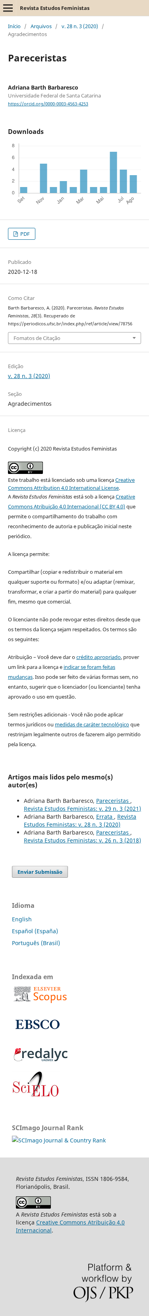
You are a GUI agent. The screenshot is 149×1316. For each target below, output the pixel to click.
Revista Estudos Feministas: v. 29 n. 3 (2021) (82, 808)
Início (14, 26)
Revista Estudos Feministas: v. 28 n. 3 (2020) (80, 820)
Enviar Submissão (39, 871)
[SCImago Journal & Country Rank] (59, 1140)
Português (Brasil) (36, 943)
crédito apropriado (98, 657)
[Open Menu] (8, 8)
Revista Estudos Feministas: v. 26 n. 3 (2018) (82, 840)
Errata (105, 816)
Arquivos (41, 26)
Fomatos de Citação (37, 338)
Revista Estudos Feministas (54, 7)
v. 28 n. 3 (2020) (80, 26)
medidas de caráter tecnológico (92, 724)
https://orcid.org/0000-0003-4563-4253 (48, 104)
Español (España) (35, 931)
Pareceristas (113, 800)
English (22, 919)
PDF (24, 233)
